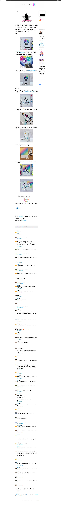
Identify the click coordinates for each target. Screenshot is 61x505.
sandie (17, 256)
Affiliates (28, 8)
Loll (17, 309)
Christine (18, 298)
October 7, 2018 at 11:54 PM (20, 369)
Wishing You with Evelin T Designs (31, 70)
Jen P (17, 479)
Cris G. (17, 371)
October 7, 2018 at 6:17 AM (19, 330)
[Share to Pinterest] (26, 226)
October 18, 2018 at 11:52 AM (20, 465)
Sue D (17, 290)
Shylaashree (18, 446)
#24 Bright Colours (21, 215)
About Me (18, 8)
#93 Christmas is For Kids (23, 218)
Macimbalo (18, 467)
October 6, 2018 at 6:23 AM (19, 246)
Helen (17, 332)
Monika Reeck (18, 393)
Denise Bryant (18, 264)
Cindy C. (18, 380)
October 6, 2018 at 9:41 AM (19, 262)
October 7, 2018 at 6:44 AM (19, 334)
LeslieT (17, 487)
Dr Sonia (18, 233)
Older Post (36, 494)
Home (15, 8)
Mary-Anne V (18, 375)
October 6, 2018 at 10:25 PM (20, 307)
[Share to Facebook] (26, 226)
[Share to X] (25, 226)
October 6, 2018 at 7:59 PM (19, 296)
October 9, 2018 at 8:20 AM (19, 401)
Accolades (21, 8)
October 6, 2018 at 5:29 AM (19, 238)
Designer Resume (24, 8)
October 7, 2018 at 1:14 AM (19, 321)
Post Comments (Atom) (20, 495)
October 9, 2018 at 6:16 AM (19, 391)
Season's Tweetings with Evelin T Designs (29, 91)
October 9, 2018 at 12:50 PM (20, 406)
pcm (17, 272)
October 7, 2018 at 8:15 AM (19, 339)
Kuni (17, 341)
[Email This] (24, 226)
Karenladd (18, 403)
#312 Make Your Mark (24, 220)
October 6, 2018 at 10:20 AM (20, 270)
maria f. (17, 248)
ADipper (18, 285)
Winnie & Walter (31, 24)
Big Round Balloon (22, 52)
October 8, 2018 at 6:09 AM (19, 378)
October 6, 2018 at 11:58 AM (20, 283)
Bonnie (17, 336)
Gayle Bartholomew (19, 425)
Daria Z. (17, 408)
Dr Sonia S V (18, 231)
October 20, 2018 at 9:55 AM (20, 469)
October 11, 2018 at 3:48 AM (20, 423)
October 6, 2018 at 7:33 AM (19, 254)
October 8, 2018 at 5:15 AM (19, 373)
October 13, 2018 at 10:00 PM (20, 444)
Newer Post (17, 494)
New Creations (18, 323)
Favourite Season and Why (21, 216)
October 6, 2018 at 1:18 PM (19, 288)
